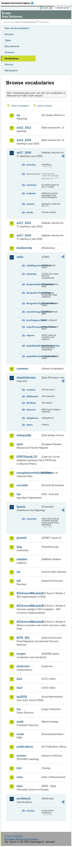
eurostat (22, 485)
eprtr (20, 444)
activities (31, 164)
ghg (19, 546)
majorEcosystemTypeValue (33, 327)
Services (9, 64)
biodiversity (24, 247)
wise (20, 786)
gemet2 (21, 537)
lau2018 (22, 696)
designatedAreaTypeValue (33, 284)
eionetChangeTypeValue (33, 311)
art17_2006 (24, 152)
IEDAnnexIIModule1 (29, 593)
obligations (32, 418)
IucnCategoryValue (33, 320)
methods (31, 193)
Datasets (9, 34)
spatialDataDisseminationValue (33, 345)
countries (31, 185)
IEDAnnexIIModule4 (29, 621)
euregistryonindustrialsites (29, 472)
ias (18, 571)
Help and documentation (17, 28)
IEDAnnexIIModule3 (29, 605)
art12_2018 (24, 140)
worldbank (24, 798)
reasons (30, 204)
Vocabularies (12, 58)
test (19, 768)
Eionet (18, 22)
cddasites (31, 274)
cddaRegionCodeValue (33, 265)
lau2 (19, 687)
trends (29, 212)
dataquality (24, 435)
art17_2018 (24, 235)
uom (20, 777)
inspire (21, 653)
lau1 (19, 678)
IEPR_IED (23, 637)
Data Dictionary (29, 22)
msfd (20, 721)
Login (45, 8)
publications (25, 746)
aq (18, 115)
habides (22, 559)
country (30, 810)
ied (19, 580)
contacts (30, 389)
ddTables (31, 403)
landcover (23, 666)
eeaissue (31, 409)
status (29, 424)
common (22, 368)
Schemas (9, 52)
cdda (20, 256)
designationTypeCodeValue (33, 303)
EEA (19, 3)
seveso (21, 755)
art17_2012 (24, 222)
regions (30, 335)
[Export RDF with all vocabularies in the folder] (63, 156)
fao (19, 494)
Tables (8, 40)
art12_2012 (24, 127)
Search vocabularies (20, 106)
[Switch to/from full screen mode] (51, 8)
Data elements (12, 46)
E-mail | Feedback (14, 836)
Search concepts (44, 106)
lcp (19, 709)
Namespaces (11, 70)
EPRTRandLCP (27, 456)
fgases (21, 506)
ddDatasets (32, 396)
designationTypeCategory (33, 292)
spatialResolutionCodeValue (33, 356)
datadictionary (26, 377)
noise (20, 734)
